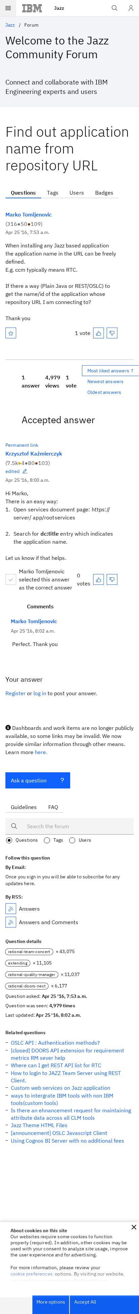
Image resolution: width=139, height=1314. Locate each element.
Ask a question (29, 780)
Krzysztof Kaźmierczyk (33, 453)
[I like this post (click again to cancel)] (98, 333)
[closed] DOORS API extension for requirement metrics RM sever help (67, 1054)
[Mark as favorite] (10, 333)
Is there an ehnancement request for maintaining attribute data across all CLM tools (71, 1114)
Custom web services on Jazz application (60, 1087)
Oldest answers (104, 392)
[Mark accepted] (10, 579)
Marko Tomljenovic (28, 214)
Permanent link (21, 445)
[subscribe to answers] (10, 908)
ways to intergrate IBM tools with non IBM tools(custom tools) (62, 1099)
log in (39, 693)
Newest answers (105, 381)
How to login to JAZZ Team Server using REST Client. (66, 1077)
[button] (134, 1227)
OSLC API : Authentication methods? (55, 1042)
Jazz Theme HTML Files (39, 1125)
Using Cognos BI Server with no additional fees (67, 1140)
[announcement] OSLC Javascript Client (59, 1133)
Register (15, 693)
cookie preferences (31, 1274)
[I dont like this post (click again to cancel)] (112, 333)
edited (12, 471)
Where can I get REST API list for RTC (56, 1065)
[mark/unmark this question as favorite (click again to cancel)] (10, 333)
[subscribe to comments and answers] (10, 922)
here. (41, 752)
